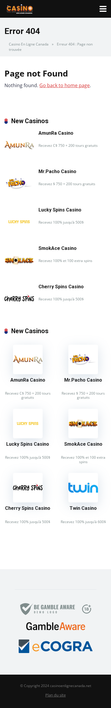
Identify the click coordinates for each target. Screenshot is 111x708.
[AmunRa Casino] (19, 158)
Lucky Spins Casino (59, 210)
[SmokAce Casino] (19, 273)
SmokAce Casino (57, 248)
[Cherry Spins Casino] (19, 311)
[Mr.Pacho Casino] (19, 196)
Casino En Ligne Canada (29, 44)
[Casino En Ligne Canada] (19, 8)
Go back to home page (64, 85)
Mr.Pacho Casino (57, 171)
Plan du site (55, 695)
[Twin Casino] (83, 500)
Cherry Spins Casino (61, 286)
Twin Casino (83, 508)
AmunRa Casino (55, 133)
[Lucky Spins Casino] (19, 235)
